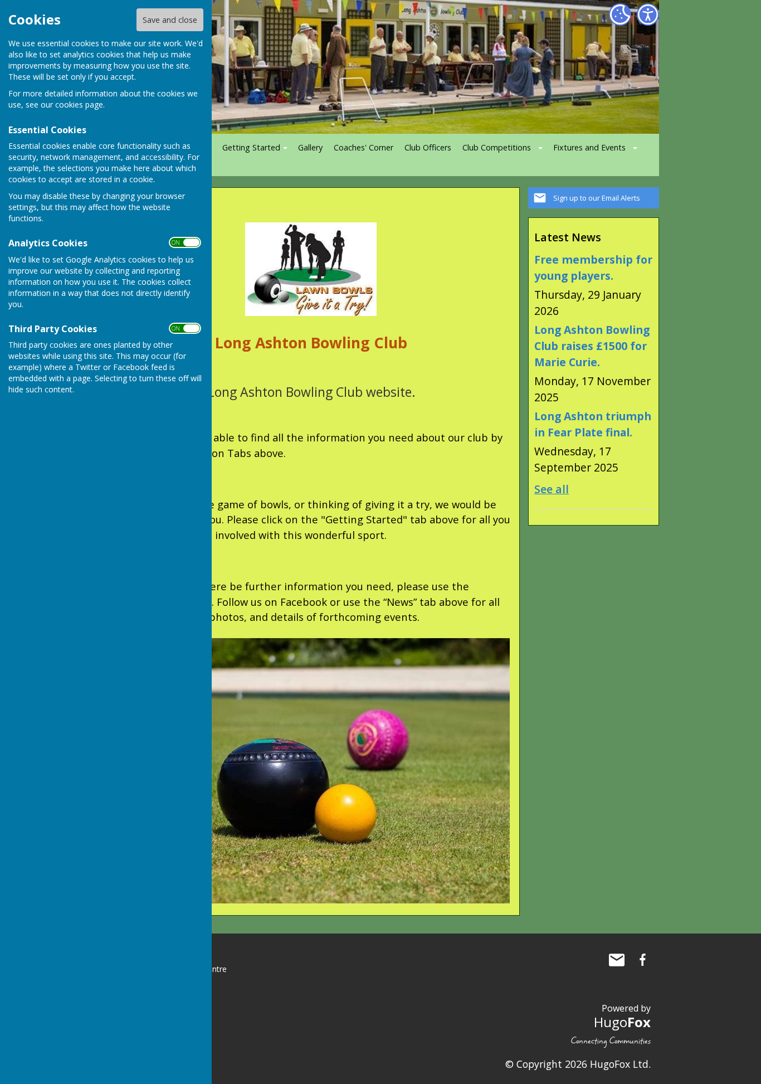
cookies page (79, 104)
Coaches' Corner (363, 147)
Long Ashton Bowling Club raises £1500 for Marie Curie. (592, 346)
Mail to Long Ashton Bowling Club (616, 959)
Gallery (310, 147)
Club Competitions (496, 147)
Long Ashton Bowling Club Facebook (642, 959)
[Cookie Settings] (620, 14)
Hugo (622, 1022)
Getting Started (251, 147)
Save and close (170, 19)
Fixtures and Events (589, 147)
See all (551, 489)
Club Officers (427, 147)
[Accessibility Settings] (648, 14)
